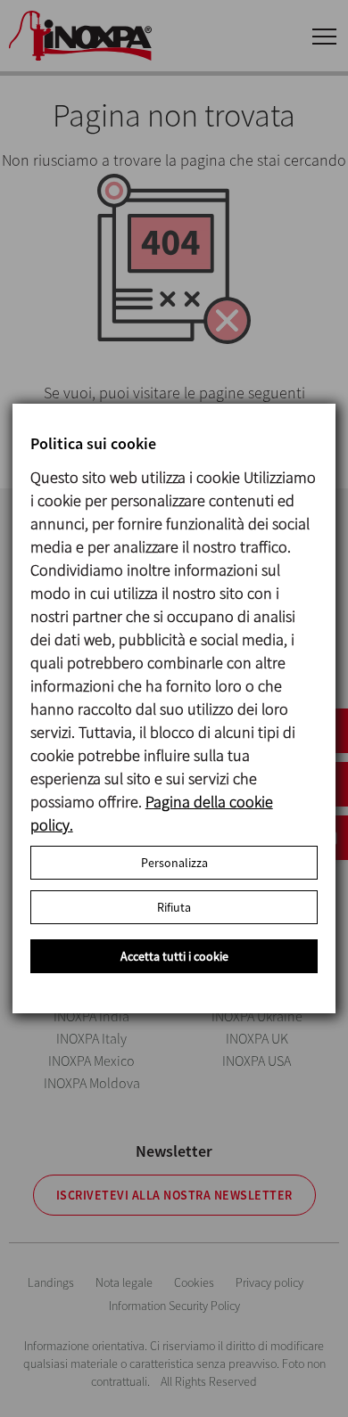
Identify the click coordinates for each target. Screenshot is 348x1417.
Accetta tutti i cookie (174, 956)
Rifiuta (174, 907)
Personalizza (174, 863)
